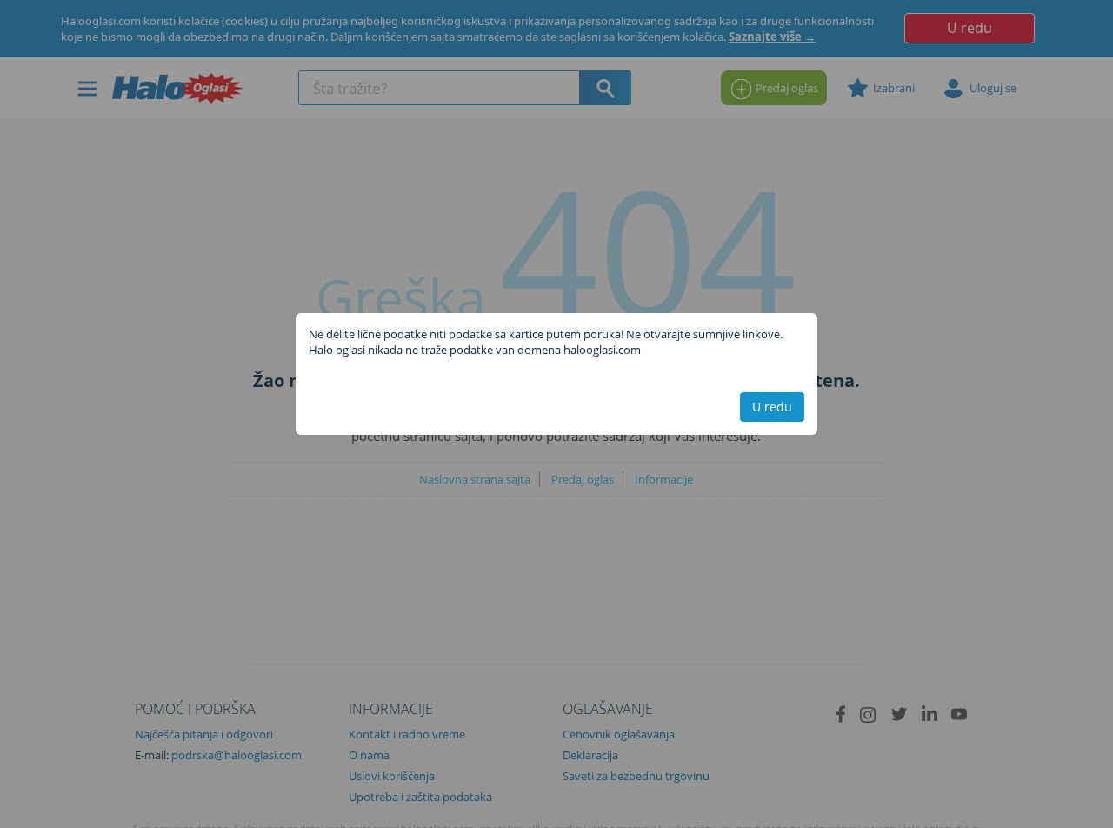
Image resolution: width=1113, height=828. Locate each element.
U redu (772, 406)
